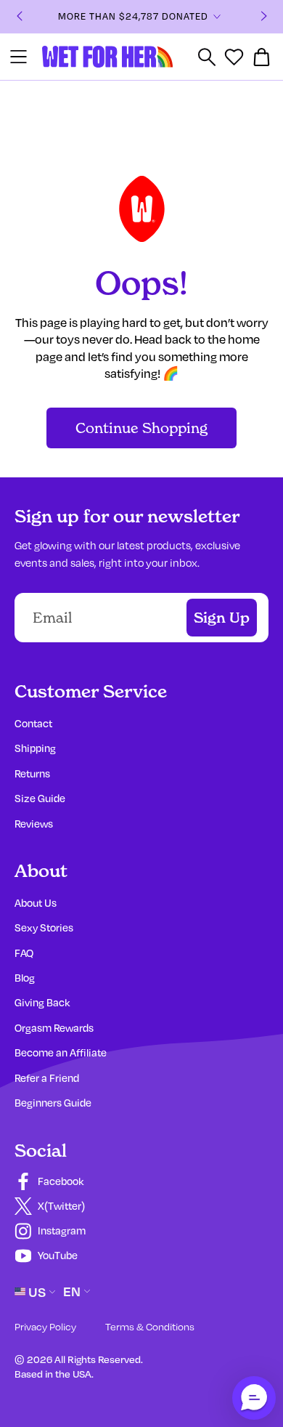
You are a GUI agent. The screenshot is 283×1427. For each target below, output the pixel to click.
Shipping (35, 748)
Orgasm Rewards (54, 1028)
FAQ (24, 953)
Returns (32, 773)
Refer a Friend (47, 1078)
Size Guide (40, 798)
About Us (36, 903)
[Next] (264, 17)
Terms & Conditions (149, 1326)
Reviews (34, 823)
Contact (33, 723)
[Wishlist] (234, 57)
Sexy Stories (44, 927)
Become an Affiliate (61, 1052)
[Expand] (217, 16)
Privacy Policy (45, 1326)
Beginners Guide (53, 1102)
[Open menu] (18, 56)
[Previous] (20, 17)
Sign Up (222, 617)
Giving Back (42, 1002)
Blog (25, 977)
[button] (254, 1398)
